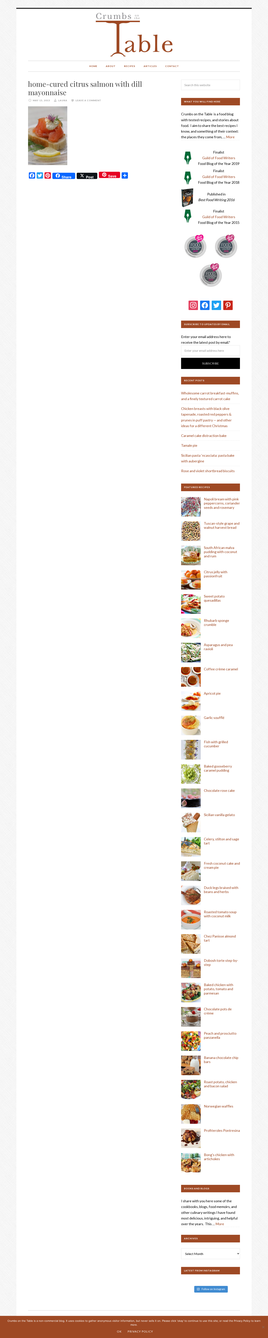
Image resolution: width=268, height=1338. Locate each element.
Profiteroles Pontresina (222, 1130)
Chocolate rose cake (219, 790)
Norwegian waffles (218, 1106)
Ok (119, 1331)
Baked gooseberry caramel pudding (218, 768)
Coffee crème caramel (221, 669)
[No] (263, 1327)
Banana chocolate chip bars (221, 1059)
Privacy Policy (140, 1331)
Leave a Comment (88, 100)
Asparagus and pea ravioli (218, 647)
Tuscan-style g (215, 523)
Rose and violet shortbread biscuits (208, 471)
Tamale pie (189, 445)
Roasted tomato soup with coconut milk (220, 914)
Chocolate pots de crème (218, 1011)
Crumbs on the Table (134, 34)
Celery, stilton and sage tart (221, 841)
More (230, 137)
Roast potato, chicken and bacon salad (220, 1084)
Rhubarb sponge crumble (216, 622)
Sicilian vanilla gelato (219, 815)
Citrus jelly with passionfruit (215, 574)
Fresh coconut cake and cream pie (222, 865)
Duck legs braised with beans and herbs (221, 889)
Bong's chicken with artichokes (219, 1157)
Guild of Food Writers (218, 158)
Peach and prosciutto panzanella (220, 1035)
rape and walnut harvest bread (222, 525)
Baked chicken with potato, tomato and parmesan (218, 989)
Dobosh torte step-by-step (221, 962)
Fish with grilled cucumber (216, 744)
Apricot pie (212, 693)
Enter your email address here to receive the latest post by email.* (206, 339)
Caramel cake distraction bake (204, 435)
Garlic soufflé (214, 717)
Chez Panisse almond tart (220, 938)
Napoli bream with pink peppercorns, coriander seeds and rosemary (222, 503)
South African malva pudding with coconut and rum (220, 551)
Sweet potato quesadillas (214, 598)
